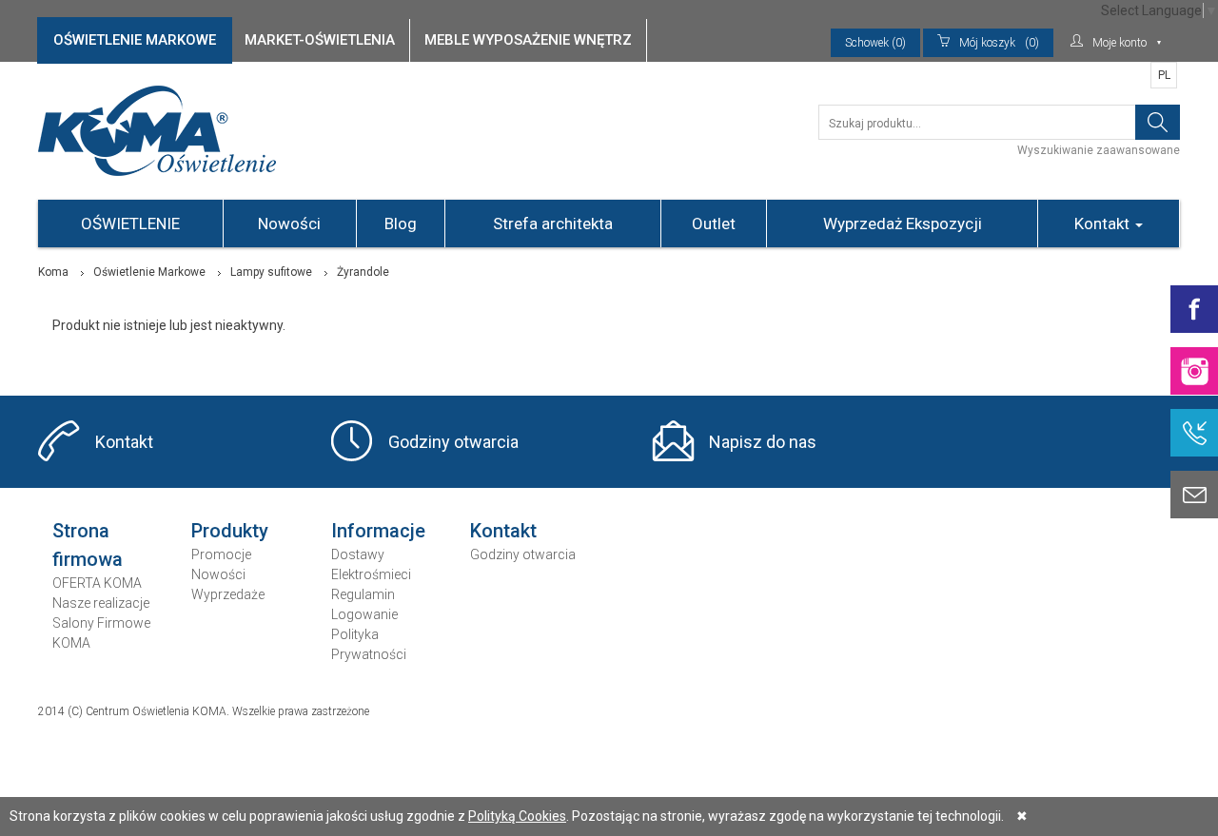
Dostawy (357, 554)
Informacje (378, 530)
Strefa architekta (553, 223)
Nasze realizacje (100, 603)
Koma (53, 272)
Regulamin (363, 594)
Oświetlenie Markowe (149, 272)
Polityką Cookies (517, 816)
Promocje (221, 554)
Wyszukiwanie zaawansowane (1098, 150)
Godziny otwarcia (453, 442)
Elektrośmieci (371, 574)
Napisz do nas (762, 442)
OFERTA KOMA (97, 583)
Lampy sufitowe (271, 272)
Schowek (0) (875, 42)
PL (1164, 75)
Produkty (229, 530)
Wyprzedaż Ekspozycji (902, 223)
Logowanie (364, 614)
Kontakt (1103, 223)
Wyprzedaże (228, 594)
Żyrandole (363, 272)
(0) (999, 42)
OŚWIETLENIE (130, 223)
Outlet (714, 223)
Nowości (289, 223)
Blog (400, 223)
